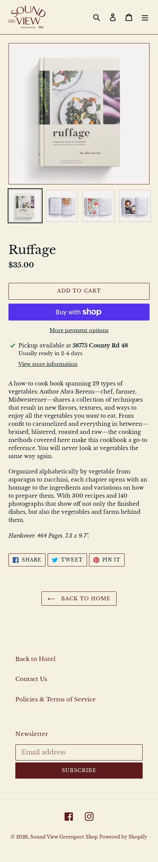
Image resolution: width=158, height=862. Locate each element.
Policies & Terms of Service (55, 699)
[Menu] (145, 17)
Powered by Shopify (123, 837)
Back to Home (85, 598)
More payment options (79, 330)
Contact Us (31, 679)
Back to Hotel (35, 659)
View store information (47, 364)
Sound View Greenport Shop (64, 837)
